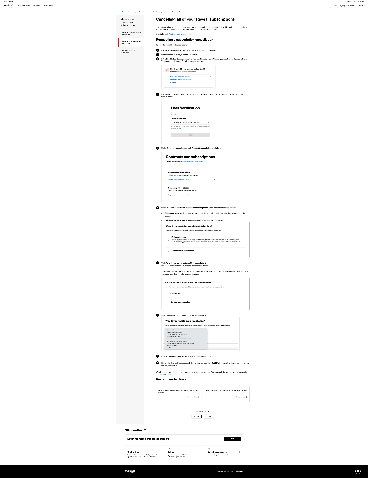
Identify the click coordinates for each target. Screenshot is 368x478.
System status (351, 1)
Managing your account (146, 12)
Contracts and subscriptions (180, 34)
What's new (36, 6)
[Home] (8, 6)
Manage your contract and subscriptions (169, 12)
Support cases (360, 1)
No (210, 416)
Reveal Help (122, 12)
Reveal (5, 1)
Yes (198, 416)
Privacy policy (221, 471)
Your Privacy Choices (233, 471)
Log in (361, 6)
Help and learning (24, 6)
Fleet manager (132, 12)
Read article (240, 397)
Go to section (192, 397)
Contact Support (48, 6)
